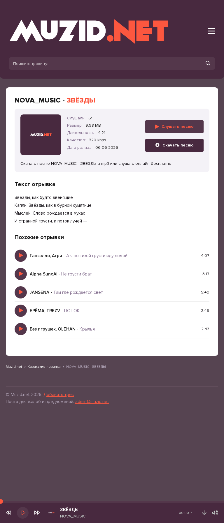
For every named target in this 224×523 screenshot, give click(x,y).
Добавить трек (58, 394)
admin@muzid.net (92, 401)
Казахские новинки (44, 367)
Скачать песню (178, 145)
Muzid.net (14, 367)
